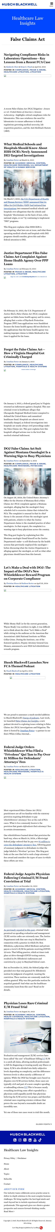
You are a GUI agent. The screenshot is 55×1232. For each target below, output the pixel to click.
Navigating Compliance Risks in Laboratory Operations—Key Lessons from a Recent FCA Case (27, 58)
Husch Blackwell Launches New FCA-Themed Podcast (26, 664)
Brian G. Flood (26, 66)
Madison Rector (27, 583)
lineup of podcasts (31, 717)
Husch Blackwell (12, 670)
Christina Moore (12, 583)
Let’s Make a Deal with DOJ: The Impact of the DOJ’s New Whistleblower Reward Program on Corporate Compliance (27, 573)
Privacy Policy (9, 1158)
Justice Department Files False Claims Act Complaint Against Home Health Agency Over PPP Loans (26, 258)
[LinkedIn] (30, 1140)
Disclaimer (21, 1158)
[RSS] (14, 1140)
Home (6, 1163)
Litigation (35, 72)
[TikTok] (40, 1140)
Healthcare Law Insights (27, 20)
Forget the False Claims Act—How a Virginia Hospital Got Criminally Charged (24, 353)
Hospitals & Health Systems (31, 366)
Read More (8, 1211)
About (6, 1168)
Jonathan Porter (12, 160)
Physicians (37, 466)
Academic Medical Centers (30, 163)
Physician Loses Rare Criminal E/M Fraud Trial (26, 1005)
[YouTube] (35, 1140)
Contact (7, 1183)
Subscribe (8, 1178)
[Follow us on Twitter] (24, 1140)
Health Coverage (13, 891)
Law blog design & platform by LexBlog (25, 1227)
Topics (6, 1173)
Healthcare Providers (16, 165)
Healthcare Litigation (16, 72)
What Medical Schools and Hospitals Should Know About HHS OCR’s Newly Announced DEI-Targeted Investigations (25, 149)
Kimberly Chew (12, 66)
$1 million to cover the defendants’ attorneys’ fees (27, 843)
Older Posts (43, 1124)
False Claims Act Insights (27, 720)
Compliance (22, 70)
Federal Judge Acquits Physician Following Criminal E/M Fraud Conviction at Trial (27, 878)
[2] (26, 1087)
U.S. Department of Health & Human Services (26, 166)
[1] (43, 1058)
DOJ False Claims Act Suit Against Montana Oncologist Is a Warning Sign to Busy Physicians (27, 452)
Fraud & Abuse (38, 70)
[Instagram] (19, 1140)
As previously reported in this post (19, 929)
